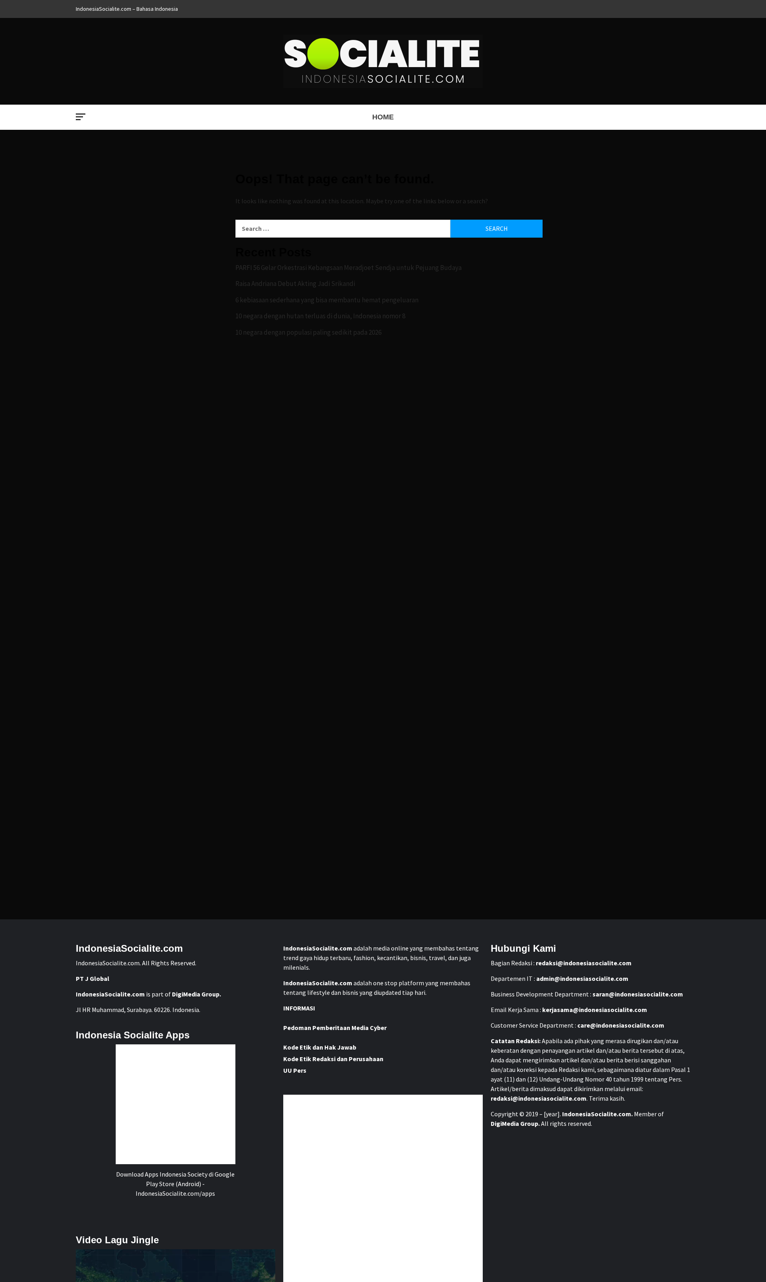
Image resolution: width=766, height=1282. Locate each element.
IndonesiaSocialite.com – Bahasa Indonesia (127, 8)
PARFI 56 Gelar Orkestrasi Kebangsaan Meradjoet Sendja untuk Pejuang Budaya (348, 267)
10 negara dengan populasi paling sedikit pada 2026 (308, 332)
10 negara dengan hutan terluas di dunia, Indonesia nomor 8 (320, 316)
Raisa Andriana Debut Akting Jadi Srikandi (295, 283)
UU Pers (294, 1070)
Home (383, 117)
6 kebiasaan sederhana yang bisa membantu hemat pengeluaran (327, 300)
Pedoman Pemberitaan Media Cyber (335, 1028)
